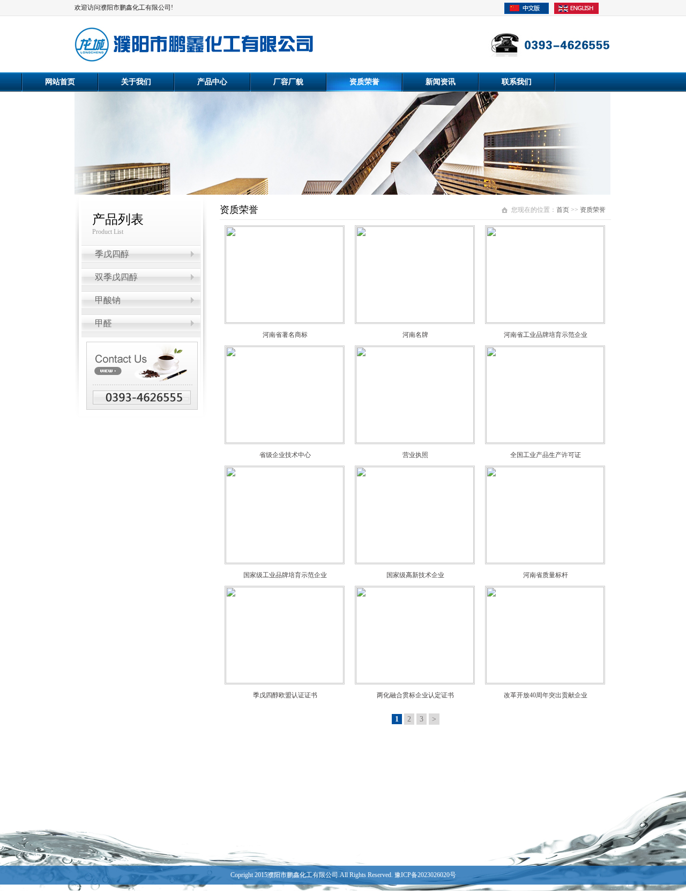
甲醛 (103, 323)
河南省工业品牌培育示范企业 (545, 334)
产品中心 (212, 82)
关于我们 (136, 82)
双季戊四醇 (116, 277)
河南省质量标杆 (545, 575)
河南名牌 (415, 334)
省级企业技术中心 (285, 455)
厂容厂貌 (288, 82)
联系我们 (517, 82)
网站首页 (60, 82)
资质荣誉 (364, 82)
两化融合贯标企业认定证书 (415, 695)
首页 (562, 209)
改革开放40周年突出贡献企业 (545, 695)
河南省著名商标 (285, 334)
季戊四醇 (112, 254)
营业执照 (415, 455)
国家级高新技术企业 (415, 575)
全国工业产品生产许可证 (545, 455)
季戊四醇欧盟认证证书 (285, 695)
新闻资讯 (441, 82)
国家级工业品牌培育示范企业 (285, 575)
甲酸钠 (108, 300)
